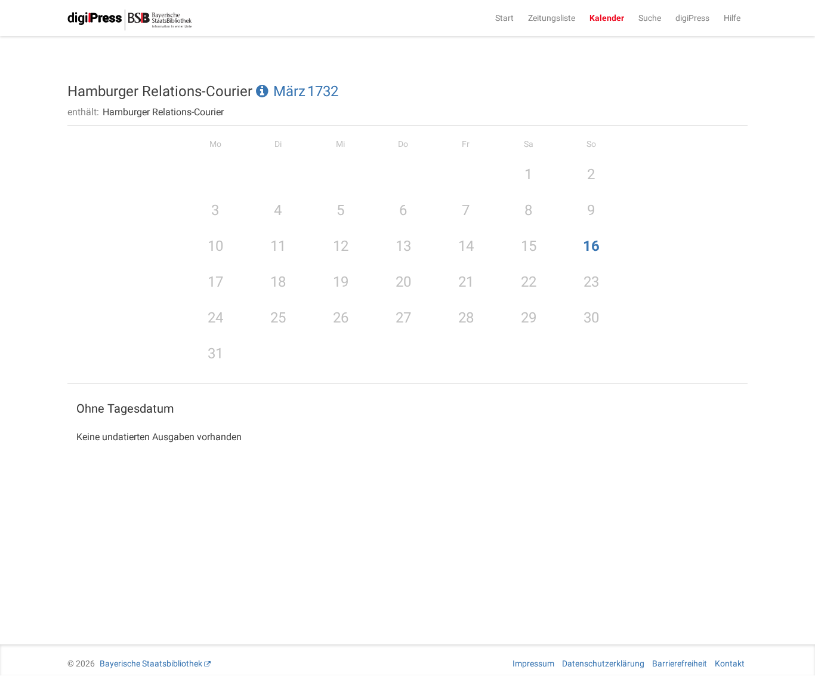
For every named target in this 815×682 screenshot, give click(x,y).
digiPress (692, 18)
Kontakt (730, 663)
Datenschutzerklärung (603, 663)
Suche (649, 18)
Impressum (533, 663)
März (289, 91)
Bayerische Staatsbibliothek (151, 663)
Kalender (606, 18)
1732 (322, 91)
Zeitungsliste (551, 18)
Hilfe (732, 18)
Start (504, 18)
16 (591, 246)
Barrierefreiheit (679, 663)
